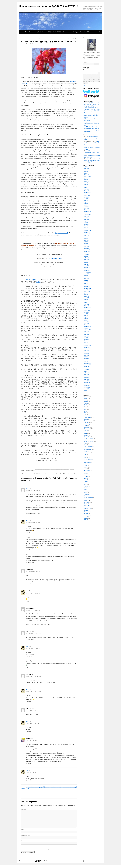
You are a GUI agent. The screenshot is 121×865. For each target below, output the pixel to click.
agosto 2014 (86, 254)
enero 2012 (86, 304)
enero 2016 (86, 227)
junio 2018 (86, 181)
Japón (85, 457)
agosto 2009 (86, 350)
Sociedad (72, 469)
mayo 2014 (86, 259)
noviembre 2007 (87, 384)
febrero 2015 (86, 245)
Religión (86, 503)
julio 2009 (86, 352)
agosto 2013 (86, 273)
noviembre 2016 (87, 211)
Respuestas (86, 505)
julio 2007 (86, 390)
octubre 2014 (87, 251)
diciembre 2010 (87, 325)
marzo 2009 (86, 358)
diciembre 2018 (87, 174)
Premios (86, 492)
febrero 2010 (86, 341)
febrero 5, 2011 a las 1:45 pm (33, 490)
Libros (85, 465)
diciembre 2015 (87, 229)
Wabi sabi (86, 519)
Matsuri (85, 472)
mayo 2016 (86, 221)
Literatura (86, 467)
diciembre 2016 (87, 210)
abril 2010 (86, 337)
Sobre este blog (87, 508)
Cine (85, 414)
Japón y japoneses (88, 459)
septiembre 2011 (87, 310)
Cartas (85, 411)
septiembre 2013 (87, 272)
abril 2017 (86, 203)
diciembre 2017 (87, 190)
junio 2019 (86, 173)
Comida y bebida (87, 417)
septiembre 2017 (87, 195)
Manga (85, 468)
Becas (85, 406)
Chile (85, 412)
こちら (38, 282)
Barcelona (86, 404)
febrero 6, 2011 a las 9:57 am (33, 522)
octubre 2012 (87, 289)
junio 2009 (86, 353)
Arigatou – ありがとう (94, 136)
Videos (85, 518)
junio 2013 (86, 277)
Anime (85, 400)
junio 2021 (86, 166)
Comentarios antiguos (27, 485)
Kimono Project (87, 462)
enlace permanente (30, 470)
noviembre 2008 (87, 364)
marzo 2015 (86, 243)
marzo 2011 (86, 320)
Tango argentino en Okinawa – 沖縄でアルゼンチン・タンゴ (92, 142)
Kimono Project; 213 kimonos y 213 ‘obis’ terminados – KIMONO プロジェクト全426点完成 (91, 104)
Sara (27, 488)
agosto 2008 (86, 369)
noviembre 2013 (87, 269)
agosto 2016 (86, 216)
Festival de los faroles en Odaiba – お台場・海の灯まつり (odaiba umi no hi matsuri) (91, 152)
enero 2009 (86, 361)
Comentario (24, 809)
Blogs (85, 409)
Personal (86, 486)
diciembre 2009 (87, 344)
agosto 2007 (86, 388)
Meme (85, 473)
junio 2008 (86, 372)
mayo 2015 (86, 240)
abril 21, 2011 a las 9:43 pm (32, 772)
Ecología (86, 430)
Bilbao (85, 408)
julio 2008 (86, 371)
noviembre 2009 (87, 345)
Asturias (86, 403)
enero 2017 (86, 208)
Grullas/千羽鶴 (57, 32)
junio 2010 (86, 334)
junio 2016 (86, 219)
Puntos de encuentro (88, 497)
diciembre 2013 (87, 267)
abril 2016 (86, 222)
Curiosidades (45, 469)
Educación (86, 432)
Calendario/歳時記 (47, 32)
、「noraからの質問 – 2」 (31, 280)
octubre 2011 (87, 309)
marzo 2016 (86, 224)
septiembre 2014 (87, 253)
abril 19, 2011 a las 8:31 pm (32, 740)
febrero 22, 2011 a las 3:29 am (33, 610)
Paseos (85, 484)
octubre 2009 (87, 347)
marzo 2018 (86, 186)
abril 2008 (86, 376)
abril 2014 (86, 261)
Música (85, 478)
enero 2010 (86, 342)
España (51, 469)
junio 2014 (86, 257)
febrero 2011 (86, 321)
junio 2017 (86, 200)
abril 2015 (86, 241)
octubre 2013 (87, 270)
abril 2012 (86, 299)
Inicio (22, 32)
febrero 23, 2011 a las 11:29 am (33, 633)
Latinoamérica (65, 469)
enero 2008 (86, 380)
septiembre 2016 (87, 214)
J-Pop (85, 456)
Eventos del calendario (88, 438)
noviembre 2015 (87, 230)
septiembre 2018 (87, 176)
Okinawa (65, 32)
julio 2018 (86, 179)
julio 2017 (86, 198)
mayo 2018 (86, 182)
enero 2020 (86, 170)
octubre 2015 (87, 232)
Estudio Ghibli (87, 436)
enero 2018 (86, 189)
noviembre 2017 (87, 192)
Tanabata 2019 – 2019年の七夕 (91, 114)
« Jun (84, 85)
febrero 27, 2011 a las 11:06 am (33, 691)
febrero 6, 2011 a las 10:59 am (33, 571)
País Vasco (86, 483)
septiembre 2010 (87, 329)
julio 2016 (86, 218)
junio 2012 (86, 296)
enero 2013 (86, 285)
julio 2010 (86, 333)
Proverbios (86, 494)
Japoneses (86, 460)
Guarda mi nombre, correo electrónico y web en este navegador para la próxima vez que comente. (44, 849)
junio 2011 (86, 315)
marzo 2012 (86, 301)
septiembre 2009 (87, 349)
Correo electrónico (25, 835)
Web (22, 841)
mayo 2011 (86, 317)
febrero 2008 (86, 379)
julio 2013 (86, 275)
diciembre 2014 (87, 248)
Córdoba (86, 419)
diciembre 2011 (87, 305)
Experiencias (86, 440)
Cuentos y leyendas (88, 424)
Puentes (85, 495)
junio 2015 (86, 238)
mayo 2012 (86, 297)
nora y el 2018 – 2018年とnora (90, 122)
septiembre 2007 (87, 387)
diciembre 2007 (87, 382)
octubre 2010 (87, 328)
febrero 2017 (86, 206)
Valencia (86, 516)
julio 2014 (86, 256)
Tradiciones (86, 515)
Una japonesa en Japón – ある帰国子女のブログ (48, 6)
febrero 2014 (86, 264)
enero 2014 (86, 265)
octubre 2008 (87, 366)
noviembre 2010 (87, 326)
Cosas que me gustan (88, 420)
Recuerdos (86, 500)
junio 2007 (86, 392)
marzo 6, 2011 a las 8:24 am (32, 723)
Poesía (85, 489)
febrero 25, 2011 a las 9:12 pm (33, 648)
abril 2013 (86, 280)
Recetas (85, 499)
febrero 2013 (86, 283)
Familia (85, 443)
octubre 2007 (87, 385)
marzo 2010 (86, 339)
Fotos (85, 444)
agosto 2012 (86, 293)
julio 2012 (86, 294)
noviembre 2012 (87, 288)
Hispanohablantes (88, 449)
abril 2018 (86, 184)
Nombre (23, 829)
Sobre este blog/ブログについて (77, 32)
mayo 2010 (86, 336)
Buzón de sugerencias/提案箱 (33, 32)
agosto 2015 (86, 235)
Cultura (85, 425)
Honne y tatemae (57, 469)
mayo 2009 (86, 355)
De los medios (87, 428)
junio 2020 (86, 168)
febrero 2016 (86, 226)
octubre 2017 (87, 194)
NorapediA (86, 480)
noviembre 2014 (87, 249)
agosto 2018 (86, 178)
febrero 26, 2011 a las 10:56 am (33, 676)
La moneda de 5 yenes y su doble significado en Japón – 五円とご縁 (92, 160)
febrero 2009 (86, 360)
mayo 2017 (86, 202)
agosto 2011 (86, 312)
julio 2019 (86, 171)
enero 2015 (86, 246)
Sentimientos (86, 507)
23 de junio (86, 396)
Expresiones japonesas (89, 441)
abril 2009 (86, 357)
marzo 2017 (86, 205)
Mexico (85, 475)
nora (37, 43)
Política (85, 491)
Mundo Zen (86, 476)
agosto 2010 (86, 331)
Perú (85, 488)
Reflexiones (86, 502)
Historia (85, 451)
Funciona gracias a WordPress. (91, 861)
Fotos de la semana (88, 446)
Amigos (85, 398)
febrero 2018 (86, 187)
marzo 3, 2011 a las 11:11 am (33, 710)
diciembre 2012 (87, 286)
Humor (85, 454)
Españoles (86, 435)
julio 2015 (86, 237)
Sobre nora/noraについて (93, 32)
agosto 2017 (86, 197)
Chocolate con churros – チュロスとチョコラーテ (33, 38)
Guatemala (86, 448)
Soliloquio (86, 513)
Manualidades (87, 470)
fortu (85, 155)
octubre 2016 (87, 213)
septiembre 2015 (87, 233)
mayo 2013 (86, 278)
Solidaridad (86, 511)
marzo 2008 (86, 377)
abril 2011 (86, 318)
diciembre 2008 (87, 363)
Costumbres (86, 422)
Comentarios (38, 469)
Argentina (86, 401)
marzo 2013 (86, 281)
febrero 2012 (86, 302)
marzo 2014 (86, 262)
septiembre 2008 (87, 368)
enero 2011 (86, 323)
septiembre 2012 (87, 291)
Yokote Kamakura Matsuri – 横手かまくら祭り (65, 38)
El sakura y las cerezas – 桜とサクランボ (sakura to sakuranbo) (92, 147)
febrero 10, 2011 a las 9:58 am (33, 593)
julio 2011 (86, 313)
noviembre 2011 (87, 307)
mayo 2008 (86, 374)
